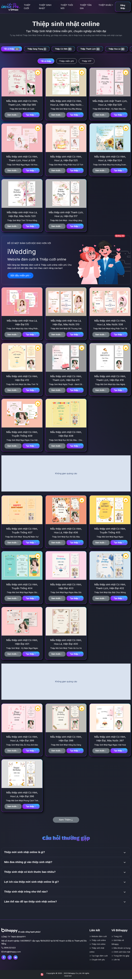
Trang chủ (117, 936)
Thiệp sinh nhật (45, 7)
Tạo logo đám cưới (99, 955)
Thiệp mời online (98, 944)
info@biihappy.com (12, 951)
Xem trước (12, 115)
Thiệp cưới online (98, 940)
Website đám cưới (99, 936)
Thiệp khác (105, 5)
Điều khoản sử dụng (121, 948)
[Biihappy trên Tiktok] (9, 957)
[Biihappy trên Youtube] (15, 957)
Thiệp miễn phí (66, 61)
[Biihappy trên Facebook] (3, 957)
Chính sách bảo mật (121, 952)
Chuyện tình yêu (98, 959)
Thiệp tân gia (86, 7)
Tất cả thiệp (46, 61)
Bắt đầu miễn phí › (20, 275)
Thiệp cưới (27, 7)
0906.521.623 (10, 947)
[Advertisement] (66, 473)
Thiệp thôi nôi (67, 7)
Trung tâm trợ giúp (121, 955)
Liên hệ (116, 959)
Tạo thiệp (30, 115)
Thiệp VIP (86, 61)
